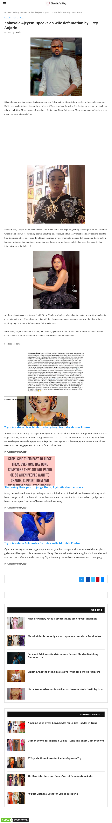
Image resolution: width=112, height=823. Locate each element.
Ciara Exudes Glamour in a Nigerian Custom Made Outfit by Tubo (65, 689)
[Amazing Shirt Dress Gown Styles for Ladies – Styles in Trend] (16, 727)
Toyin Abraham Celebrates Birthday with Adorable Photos (42, 543)
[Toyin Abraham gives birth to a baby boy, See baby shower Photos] (42, 398)
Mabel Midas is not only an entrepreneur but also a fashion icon (65, 636)
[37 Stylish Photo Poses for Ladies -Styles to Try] (16, 762)
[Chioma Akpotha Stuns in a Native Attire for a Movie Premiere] (16, 676)
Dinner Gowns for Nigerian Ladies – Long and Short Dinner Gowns (66, 740)
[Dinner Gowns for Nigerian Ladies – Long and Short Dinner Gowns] (16, 745)
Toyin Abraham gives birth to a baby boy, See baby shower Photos (47, 427)
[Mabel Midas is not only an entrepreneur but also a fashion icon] (16, 640)
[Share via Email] (102, 579)
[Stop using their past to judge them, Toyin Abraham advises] (29, 458)
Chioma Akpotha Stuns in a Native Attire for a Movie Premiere (64, 671)
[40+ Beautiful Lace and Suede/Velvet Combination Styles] (16, 780)
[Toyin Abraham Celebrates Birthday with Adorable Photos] (29, 514)
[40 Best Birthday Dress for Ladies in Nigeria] (16, 798)
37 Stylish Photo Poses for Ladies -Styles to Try (54, 758)
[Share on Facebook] (88, 579)
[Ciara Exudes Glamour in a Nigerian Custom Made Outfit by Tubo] (16, 694)
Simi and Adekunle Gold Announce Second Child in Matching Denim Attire (63, 655)
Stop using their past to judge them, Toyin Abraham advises (43, 487)
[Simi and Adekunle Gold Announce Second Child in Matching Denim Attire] (16, 658)
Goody (18, 32)
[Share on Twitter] (93, 579)
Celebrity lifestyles (19, 12)
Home (7, 12)
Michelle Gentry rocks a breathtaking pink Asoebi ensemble (62, 618)
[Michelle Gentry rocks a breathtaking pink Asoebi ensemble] (16, 623)
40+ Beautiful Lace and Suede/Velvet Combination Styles (60, 776)
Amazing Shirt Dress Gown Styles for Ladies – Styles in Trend (62, 723)
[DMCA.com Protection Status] (14, 819)
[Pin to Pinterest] (97, 579)
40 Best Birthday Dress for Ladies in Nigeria (53, 793)
